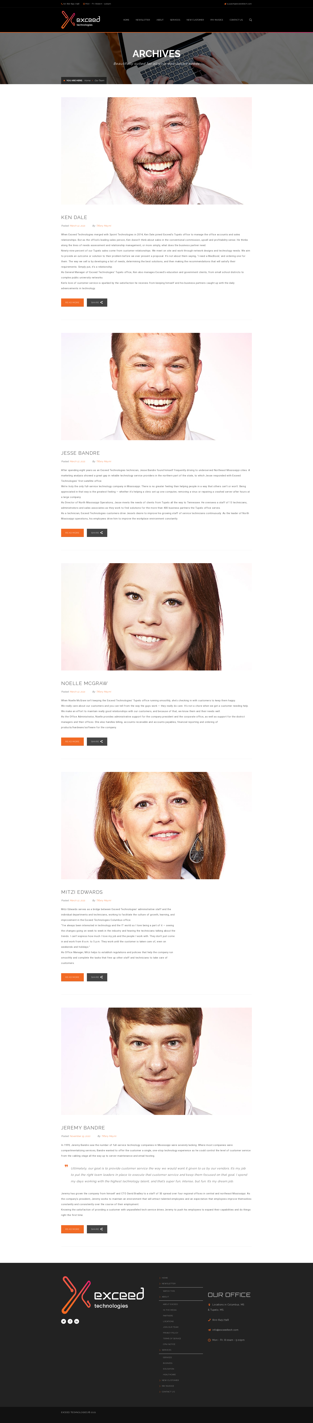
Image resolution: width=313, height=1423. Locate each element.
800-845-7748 (220, 1320)
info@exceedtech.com (225, 1330)
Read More (72, 302)
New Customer (170, 1380)
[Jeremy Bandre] (156, 1061)
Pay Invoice (168, 1386)
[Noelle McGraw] (156, 616)
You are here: (75, 80)
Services (166, 1350)
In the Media (170, 1310)
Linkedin (76, 1321)
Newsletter (168, 1283)
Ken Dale (74, 217)
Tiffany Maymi (103, 225)
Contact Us (168, 1392)
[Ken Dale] (156, 151)
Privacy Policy (170, 1333)
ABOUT (165, 1297)
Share (95, 302)
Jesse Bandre (80, 453)
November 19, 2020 (80, 1136)
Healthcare (169, 1375)
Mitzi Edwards (82, 892)
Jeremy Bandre (83, 1128)
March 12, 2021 (78, 225)
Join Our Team (170, 1327)
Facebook (70, 1321)
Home (87, 80)
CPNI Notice (169, 1344)
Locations (168, 1321)
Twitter (63, 1321)
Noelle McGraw (84, 683)
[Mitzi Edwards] (156, 825)
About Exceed (170, 1304)
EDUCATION (168, 1369)
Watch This (169, 1291)
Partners (168, 1316)
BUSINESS (167, 1363)
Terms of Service (172, 1339)
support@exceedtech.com (239, 4)
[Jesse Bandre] (156, 386)
